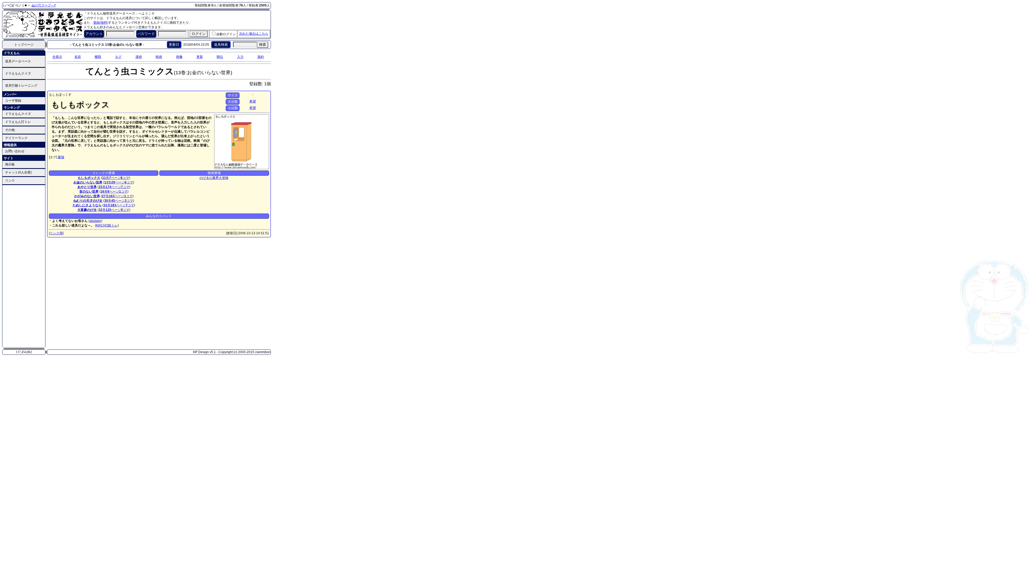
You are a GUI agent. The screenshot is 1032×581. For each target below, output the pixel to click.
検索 (262, 44)
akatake (95, 221)
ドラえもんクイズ (18, 73)
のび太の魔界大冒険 (213, 178)
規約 (260, 57)
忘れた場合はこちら (253, 34)
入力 (240, 57)
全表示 (57, 57)
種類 (98, 57)
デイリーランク (16, 138)
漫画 (138, 57)
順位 (220, 57)
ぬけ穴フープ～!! (43, 5)
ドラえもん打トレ (18, 122)
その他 (10, 130)
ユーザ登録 (13, 100)
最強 (61, 157)
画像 (179, 57)
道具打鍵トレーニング (21, 85)
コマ (125, 178)
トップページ (24, 45)
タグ (118, 57)
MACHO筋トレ (107, 225)
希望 (252, 101)
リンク (10, 180)
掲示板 (10, 164)
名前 (77, 57)
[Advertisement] (24, 266)
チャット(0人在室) (18, 172)
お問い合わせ (14, 151)
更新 (199, 57)
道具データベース (18, 61)
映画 (159, 57)
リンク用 (56, 233)
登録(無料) (100, 22)
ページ (115, 178)
